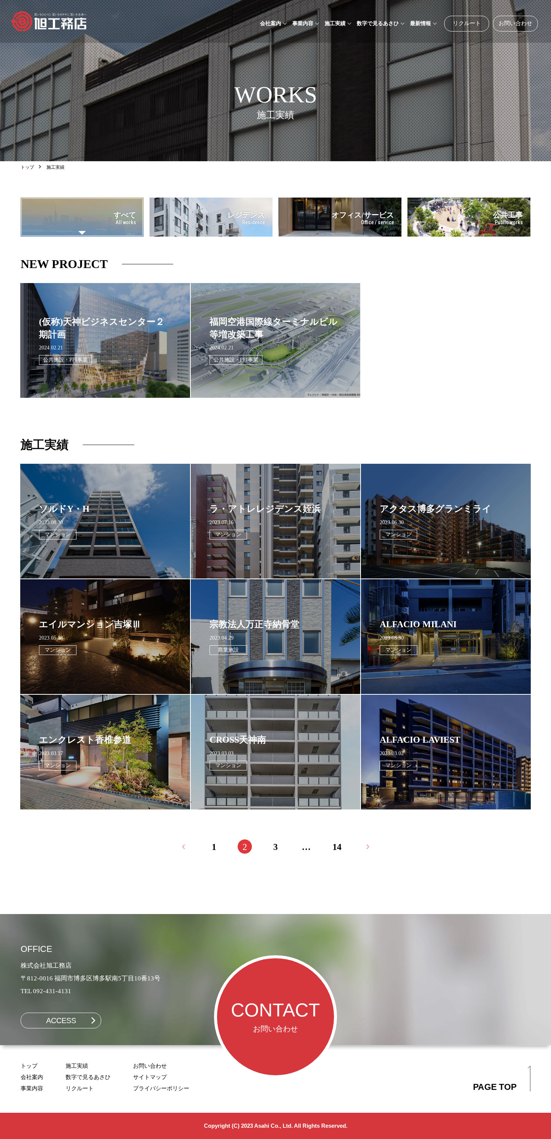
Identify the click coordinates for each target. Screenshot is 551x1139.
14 (336, 847)
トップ (27, 167)
